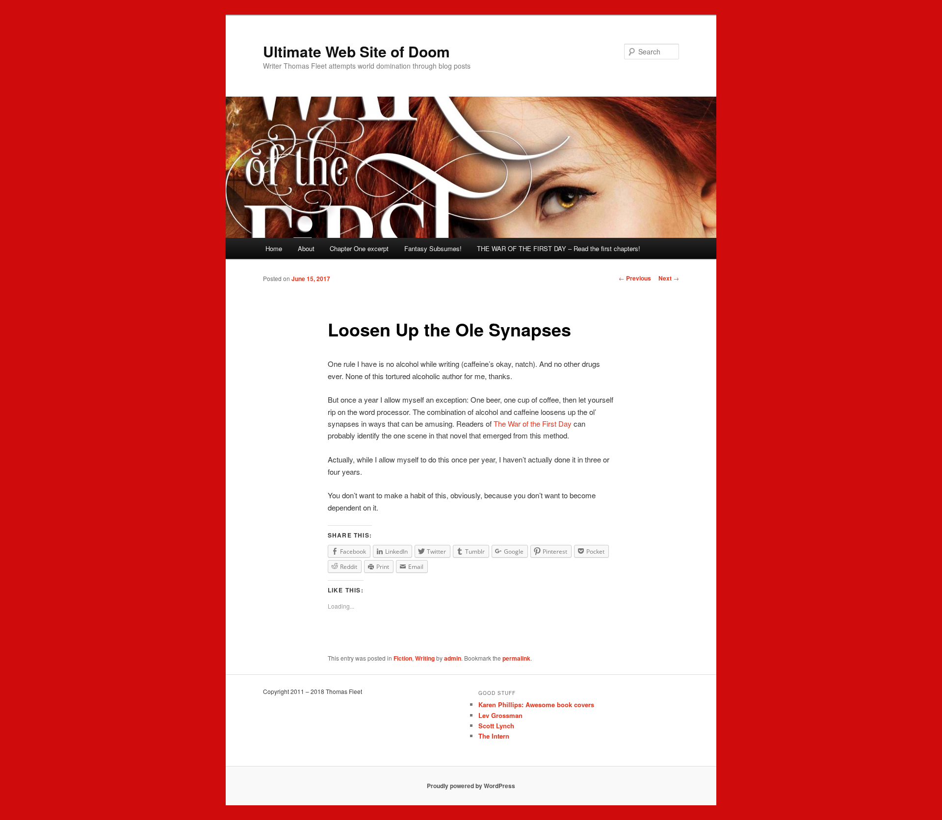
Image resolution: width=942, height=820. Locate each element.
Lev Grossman (500, 715)
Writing (425, 658)
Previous (635, 278)
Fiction (402, 658)
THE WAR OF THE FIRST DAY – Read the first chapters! (558, 248)
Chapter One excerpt (359, 248)
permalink (516, 658)
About (306, 248)
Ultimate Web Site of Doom (356, 51)
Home (273, 248)
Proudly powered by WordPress (471, 785)
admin (452, 658)
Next (668, 278)
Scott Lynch (496, 725)
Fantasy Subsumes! (433, 248)
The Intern (493, 736)
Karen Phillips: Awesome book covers (536, 704)
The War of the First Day (533, 423)
